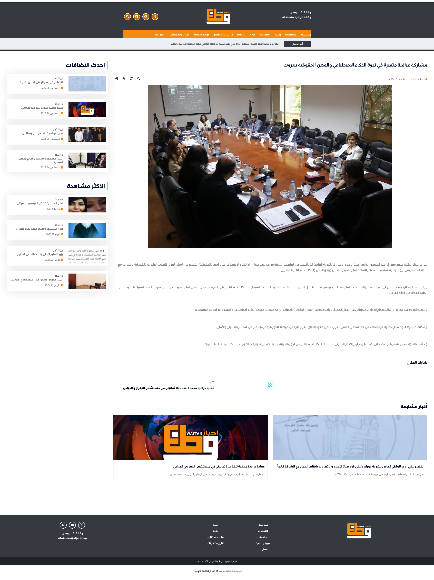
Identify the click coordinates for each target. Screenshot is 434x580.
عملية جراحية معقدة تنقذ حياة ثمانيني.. (42, 107)
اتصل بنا (160, 34)
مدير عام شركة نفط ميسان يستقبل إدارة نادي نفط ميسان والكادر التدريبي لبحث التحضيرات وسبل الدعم (225, 43)
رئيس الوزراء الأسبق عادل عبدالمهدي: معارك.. (36, 279)
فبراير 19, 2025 (53, 234)
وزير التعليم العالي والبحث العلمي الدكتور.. (39, 254)
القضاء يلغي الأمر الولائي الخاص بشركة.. (40, 82)
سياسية (290, 34)
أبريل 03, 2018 (53, 208)
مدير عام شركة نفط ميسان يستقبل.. (42, 133)
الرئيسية (305, 34)
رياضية (241, 34)
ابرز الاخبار (58, 78)
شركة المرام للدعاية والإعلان (207, 570)
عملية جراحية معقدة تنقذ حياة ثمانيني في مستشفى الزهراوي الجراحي (168, 388)
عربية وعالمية (201, 34)
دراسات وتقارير (223, 34)
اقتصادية (265, 34)
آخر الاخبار (297, 43)
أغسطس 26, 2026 (51, 87)
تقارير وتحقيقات (179, 34)
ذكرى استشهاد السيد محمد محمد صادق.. (39, 228)
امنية (278, 34)
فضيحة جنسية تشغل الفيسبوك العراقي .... (38, 203)
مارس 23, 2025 (53, 259)
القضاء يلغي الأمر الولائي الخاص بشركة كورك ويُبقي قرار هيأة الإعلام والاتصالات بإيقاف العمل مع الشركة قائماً (350, 466)
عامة (252, 34)
